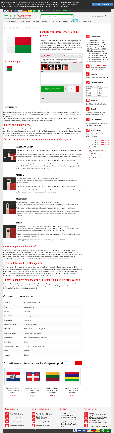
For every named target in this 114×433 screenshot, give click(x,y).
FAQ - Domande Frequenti (69, 422)
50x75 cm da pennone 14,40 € (96, 47)
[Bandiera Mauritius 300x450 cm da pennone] (72, 376)
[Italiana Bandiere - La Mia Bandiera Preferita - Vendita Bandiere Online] (17, 16)
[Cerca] (71, 16)
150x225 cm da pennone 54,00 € (97, 57)
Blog (62, 426)
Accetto (97, 4)
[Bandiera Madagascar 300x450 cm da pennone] (8, 65)
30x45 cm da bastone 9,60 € (95, 42)
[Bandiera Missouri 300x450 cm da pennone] (13, 376)
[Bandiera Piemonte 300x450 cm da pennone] (32, 376)
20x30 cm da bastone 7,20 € (95, 40)
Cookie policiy (107, 4)
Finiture (50, 62)
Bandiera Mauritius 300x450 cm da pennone (72, 390)
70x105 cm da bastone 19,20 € (96, 49)
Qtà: (66, 89)
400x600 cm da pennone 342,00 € (97, 62)
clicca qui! (106, 78)
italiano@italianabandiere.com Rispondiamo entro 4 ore (98, 418)
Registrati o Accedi (97, 16)
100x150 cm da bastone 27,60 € (97, 55)
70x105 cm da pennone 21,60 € (96, 51)
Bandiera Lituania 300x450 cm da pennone (52, 390)
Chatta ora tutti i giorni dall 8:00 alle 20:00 (98, 414)
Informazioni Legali (67, 415)
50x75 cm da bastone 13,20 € (96, 44)
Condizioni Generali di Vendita (70, 420)
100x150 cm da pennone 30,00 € (97, 53)
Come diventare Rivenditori (69, 424)
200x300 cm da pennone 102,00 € (97, 59)
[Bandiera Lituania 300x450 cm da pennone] (52, 376)
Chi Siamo (64, 413)
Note (42, 71)
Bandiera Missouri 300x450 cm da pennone (13, 390)
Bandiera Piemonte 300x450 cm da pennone (32, 390)
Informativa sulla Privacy (68, 417)
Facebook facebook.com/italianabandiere (98, 425)
